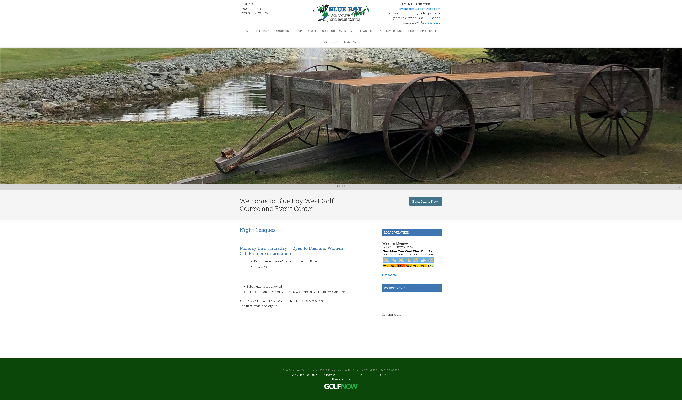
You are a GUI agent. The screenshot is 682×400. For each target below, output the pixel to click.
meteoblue (389, 275)
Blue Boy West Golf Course (341, 13)
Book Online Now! (425, 201)
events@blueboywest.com (419, 8)
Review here (430, 22)
